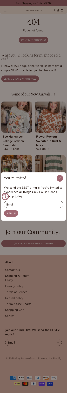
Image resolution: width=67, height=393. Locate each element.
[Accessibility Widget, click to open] (5, 196)
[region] (33, 196)
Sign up (11, 213)
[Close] (60, 178)
